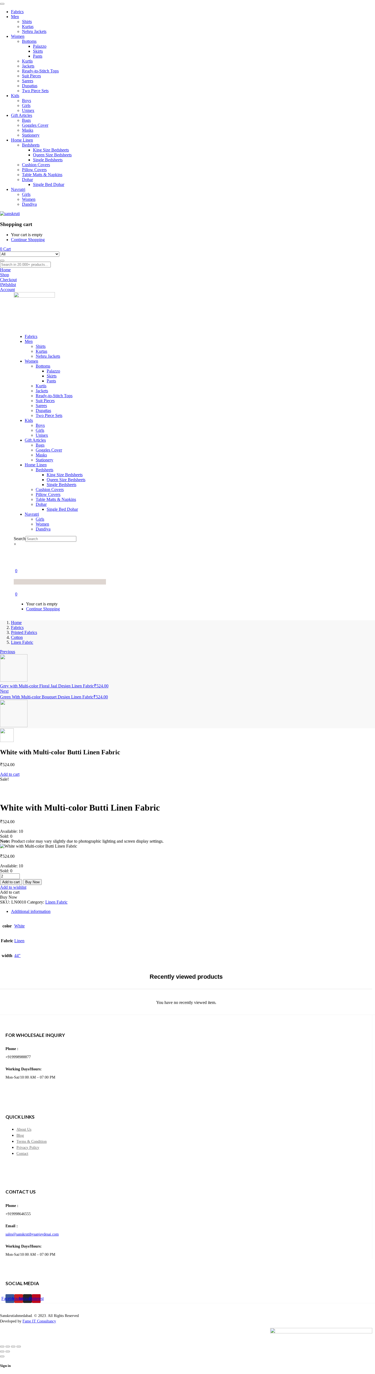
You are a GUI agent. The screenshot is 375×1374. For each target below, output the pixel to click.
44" (17, 955)
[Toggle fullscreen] (7, 1346)
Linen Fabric (22, 642)
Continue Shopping (28, 239)
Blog (20, 1135)
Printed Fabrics (24, 632)
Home (16, 622)
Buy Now (32, 882)
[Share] (13, 1346)
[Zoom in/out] (2, 1346)
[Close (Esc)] (18, 1346)
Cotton (17, 637)
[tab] (193, 911)
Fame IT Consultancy (39, 1321)
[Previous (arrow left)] (2, 1351)
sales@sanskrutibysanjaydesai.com (32, 1234)
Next (4, 691)
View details (10, 794)
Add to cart (9, 774)
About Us (23, 1129)
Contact (22, 1154)
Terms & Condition (31, 1141)
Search (20, 538)
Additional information (31, 911)
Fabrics (17, 627)
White (19, 926)
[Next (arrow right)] (7, 1351)
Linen (19, 940)
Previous (7, 651)
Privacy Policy (27, 1148)
